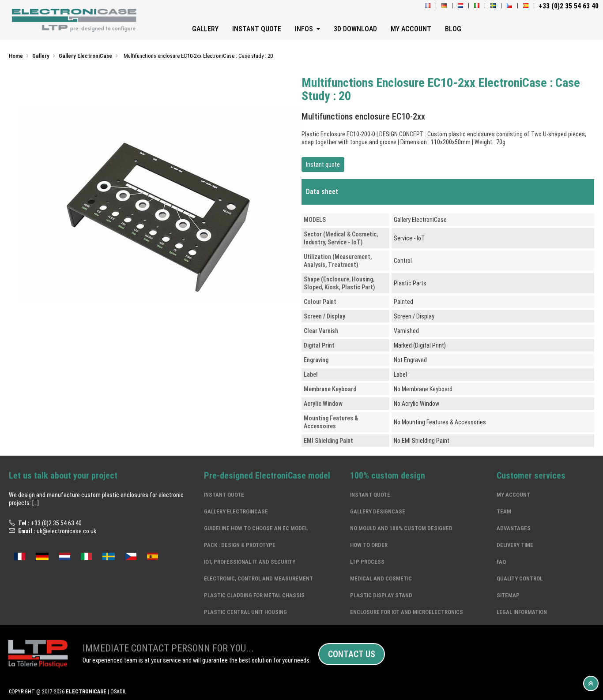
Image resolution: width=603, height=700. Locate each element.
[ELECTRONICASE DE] (444, 6)
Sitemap (508, 595)
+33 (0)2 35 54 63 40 (56, 523)
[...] (35, 502)
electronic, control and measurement (258, 578)
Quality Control (520, 578)
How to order (369, 545)
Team (504, 511)
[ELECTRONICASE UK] (509, 6)
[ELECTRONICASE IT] (476, 6)
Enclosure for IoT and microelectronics (406, 612)
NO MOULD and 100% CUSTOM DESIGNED (401, 528)
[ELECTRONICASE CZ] (130, 555)
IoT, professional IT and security (249, 561)
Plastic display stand (381, 595)
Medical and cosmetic (381, 578)
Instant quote (323, 164)
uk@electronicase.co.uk (66, 531)
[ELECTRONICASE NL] (460, 6)
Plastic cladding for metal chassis (254, 595)
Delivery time (515, 545)
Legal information (522, 612)
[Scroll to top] (591, 683)
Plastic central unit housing (245, 612)
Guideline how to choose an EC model (256, 528)
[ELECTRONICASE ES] (525, 6)
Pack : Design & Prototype (239, 545)
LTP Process (367, 561)
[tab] (448, 192)
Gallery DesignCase (377, 511)
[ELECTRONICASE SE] (493, 6)
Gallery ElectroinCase (236, 511)
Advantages (514, 528)
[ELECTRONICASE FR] (427, 6)
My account (513, 494)
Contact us (351, 654)
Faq (501, 561)
